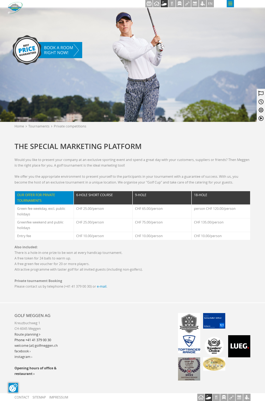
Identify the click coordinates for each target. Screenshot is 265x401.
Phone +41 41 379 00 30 (32, 340)
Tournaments (38, 126)
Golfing (164, 3)
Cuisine (172, 3)
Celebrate (187, 3)
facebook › (22, 351)
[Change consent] (13, 388)
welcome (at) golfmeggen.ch (36, 345)
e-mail (101, 286)
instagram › (23, 356)
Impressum (58, 397)
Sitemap (39, 397)
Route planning (27, 334)
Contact (21, 397)
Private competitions (70, 126)
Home (20, 126)
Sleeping (179, 3)
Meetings (195, 3)
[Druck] (214, 364)
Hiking (202, 3)
